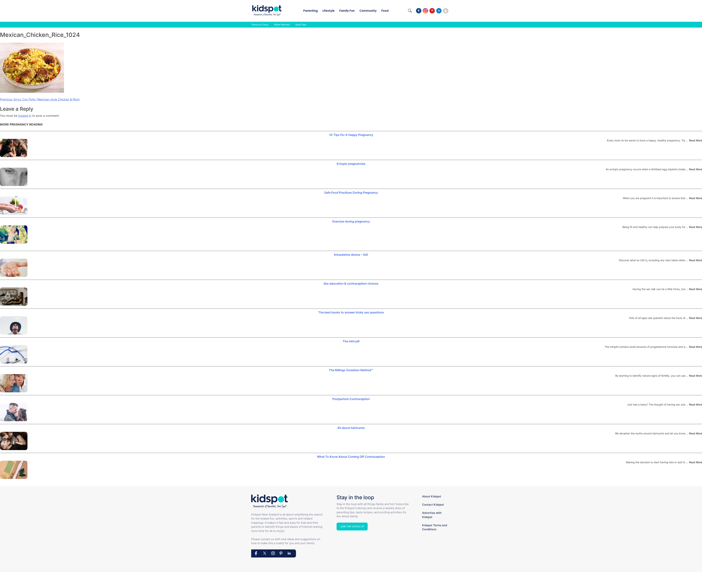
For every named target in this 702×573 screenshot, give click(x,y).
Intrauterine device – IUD (351, 254)
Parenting (310, 11)
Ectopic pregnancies (351, 163)
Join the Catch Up (352, 526)
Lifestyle (328, 11)
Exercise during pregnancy (351, 221)
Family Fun (347, 11)
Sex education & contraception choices (351, 283)
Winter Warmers (282, 24)
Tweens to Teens (260, 24)
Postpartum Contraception (351, 399)
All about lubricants (351, 428)
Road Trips (300, 24)
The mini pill (351, 341)
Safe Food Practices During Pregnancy (351, 192)
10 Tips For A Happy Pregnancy (351, 135)
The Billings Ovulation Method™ (351, 370)
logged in (24, 115)
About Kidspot (431, 496)
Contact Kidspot (433, 504)
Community (368, 11)
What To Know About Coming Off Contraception (351, 456)
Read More (695, 140)
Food (384, 11)
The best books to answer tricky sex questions (351, 312)
